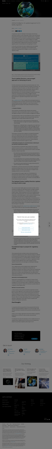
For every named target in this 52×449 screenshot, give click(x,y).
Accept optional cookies (26, 227)
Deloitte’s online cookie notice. (27, 223)
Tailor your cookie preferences (26, 232)
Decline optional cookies (26, 229)
